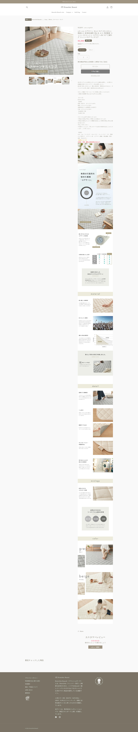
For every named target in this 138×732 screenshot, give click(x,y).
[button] (27, 7)
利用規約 (27, 684)
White (50, 19)
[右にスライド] (71, 80)
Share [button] (81, 631)
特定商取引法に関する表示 (32, 681)
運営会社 (27, 693)
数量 (79, 54)
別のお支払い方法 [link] (95, 75)
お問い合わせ (29, 690)
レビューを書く (95, 647)
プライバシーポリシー (31, 678)
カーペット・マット (58, 19)
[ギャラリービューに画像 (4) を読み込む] (57, 80)
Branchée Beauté (33, 728)
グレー (91, 50)
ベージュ (83, 50)
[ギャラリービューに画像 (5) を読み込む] (65, 80)
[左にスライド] (27, 80)
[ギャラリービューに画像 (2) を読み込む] (41, 80)
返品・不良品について (31, 687)
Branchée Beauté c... (37, 19)
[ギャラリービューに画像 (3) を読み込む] (49, 80)
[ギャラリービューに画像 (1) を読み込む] (32, 80)
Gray (46, 19)
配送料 (79, 43)
